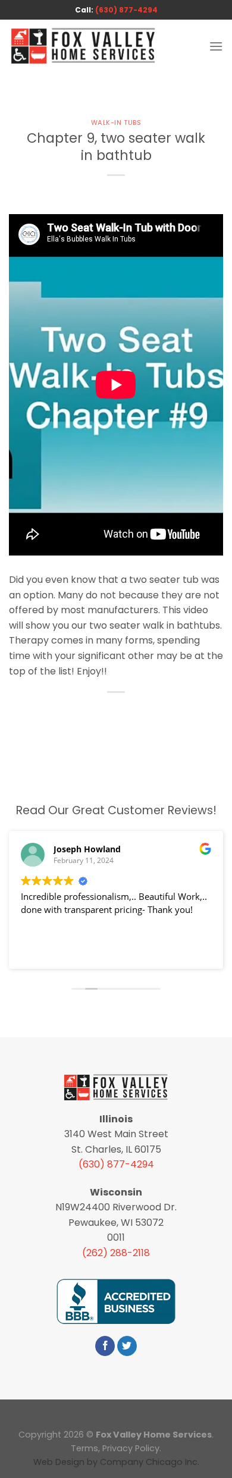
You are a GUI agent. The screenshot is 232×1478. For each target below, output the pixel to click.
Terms (84, 1448)
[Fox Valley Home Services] (83, 46)
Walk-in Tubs (116, 122)
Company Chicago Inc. (149, 1462)
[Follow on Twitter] (127, 1346)
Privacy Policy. (131, 1448)
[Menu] (216, 46)
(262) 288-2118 (116, 1253)
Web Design (58, 1462)
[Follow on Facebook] (105, 1346)
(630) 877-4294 (126, 10)
